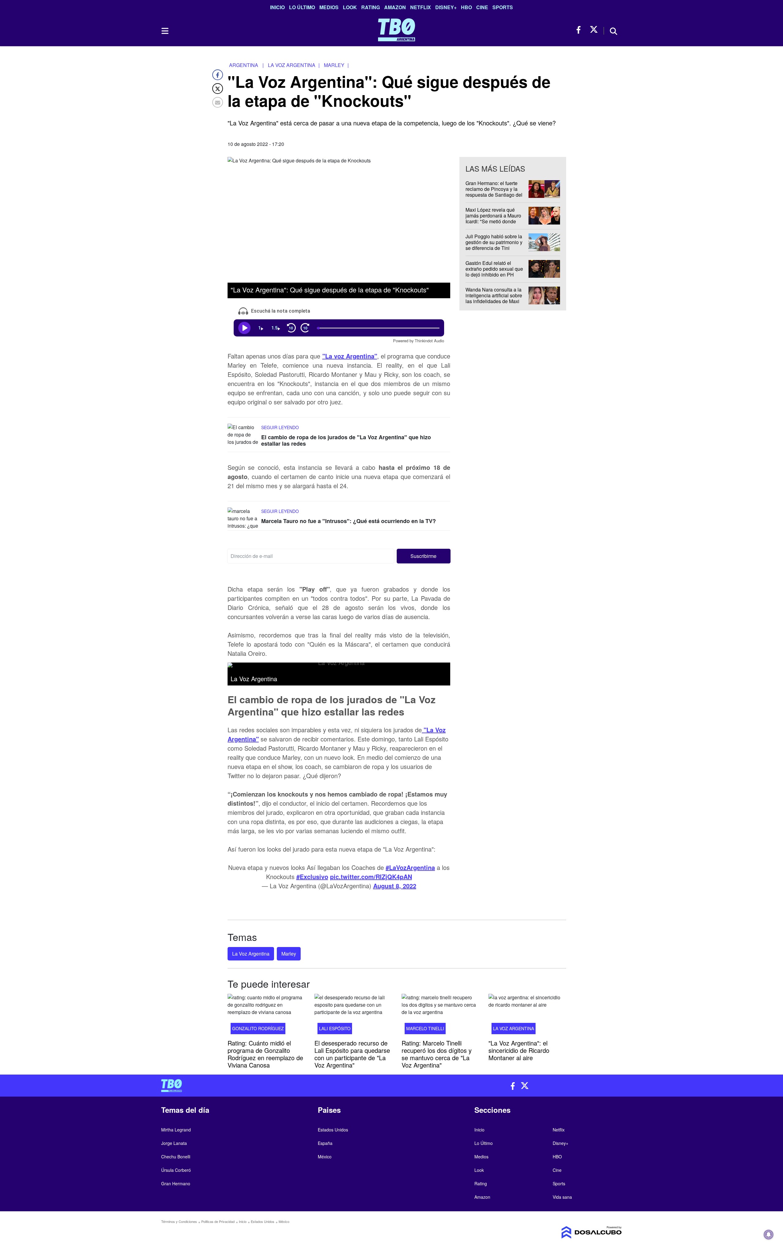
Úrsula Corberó (176, 1170)
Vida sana (562, 1197)
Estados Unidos (333, 1130)
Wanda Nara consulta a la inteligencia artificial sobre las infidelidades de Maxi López (494, 298)
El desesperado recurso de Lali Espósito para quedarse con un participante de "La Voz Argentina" (352, 1053)
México (325, 1156)
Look (350, 7)
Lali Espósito (335, 1028)
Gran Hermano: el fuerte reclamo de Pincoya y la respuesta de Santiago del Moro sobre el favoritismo (494, 192)
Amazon (395, 7)
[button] (424, 556)
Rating (370, 7)
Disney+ (446, 7)
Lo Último (302, 7)
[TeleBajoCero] (274, 1085)
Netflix (420, 7)
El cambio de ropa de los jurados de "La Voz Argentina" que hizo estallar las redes (346, 440)
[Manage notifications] (769, 1234)
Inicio (277, 7)
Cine (482, 7)
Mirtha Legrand (176, 1130)
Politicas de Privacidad (218, 1221)
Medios (329, 7)
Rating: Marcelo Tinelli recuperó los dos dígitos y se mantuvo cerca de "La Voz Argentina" (437, 1053)
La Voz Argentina (250, 953)
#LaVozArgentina (410, 867)
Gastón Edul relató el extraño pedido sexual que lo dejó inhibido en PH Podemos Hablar (494, 271)
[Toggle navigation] (165, 30)
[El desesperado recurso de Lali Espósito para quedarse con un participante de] (353, 1016)
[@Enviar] (217, 102)
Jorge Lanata (174, 1143)
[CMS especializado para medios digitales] (568, 1232)
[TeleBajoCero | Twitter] (594, 30)
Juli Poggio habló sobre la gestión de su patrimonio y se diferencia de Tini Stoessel (494, 245)
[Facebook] (217, 74)
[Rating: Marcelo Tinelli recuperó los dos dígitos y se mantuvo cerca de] (440, 1016)
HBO (466, 7)
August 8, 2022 (394, 885)
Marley (288, 953)
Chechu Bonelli (175, 1156)
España (325, 1143)
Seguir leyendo (280, 427)
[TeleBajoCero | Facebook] (580, 30)
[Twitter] (217, 88)
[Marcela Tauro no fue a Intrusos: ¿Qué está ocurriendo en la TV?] (243, 518)
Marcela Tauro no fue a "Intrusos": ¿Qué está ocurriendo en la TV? (348, 521)
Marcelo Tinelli (425, 1028)
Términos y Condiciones (179, 1221)
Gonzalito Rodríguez (258, 1028)
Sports (502, 7)
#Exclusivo (312, 876)
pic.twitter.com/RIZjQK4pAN (371, 876)
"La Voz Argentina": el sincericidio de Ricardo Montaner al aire (518, 1050)
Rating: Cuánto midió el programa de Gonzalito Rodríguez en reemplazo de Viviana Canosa (265, 1053)
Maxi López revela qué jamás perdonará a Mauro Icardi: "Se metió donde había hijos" (493, 218)
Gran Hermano (175, 1183)
